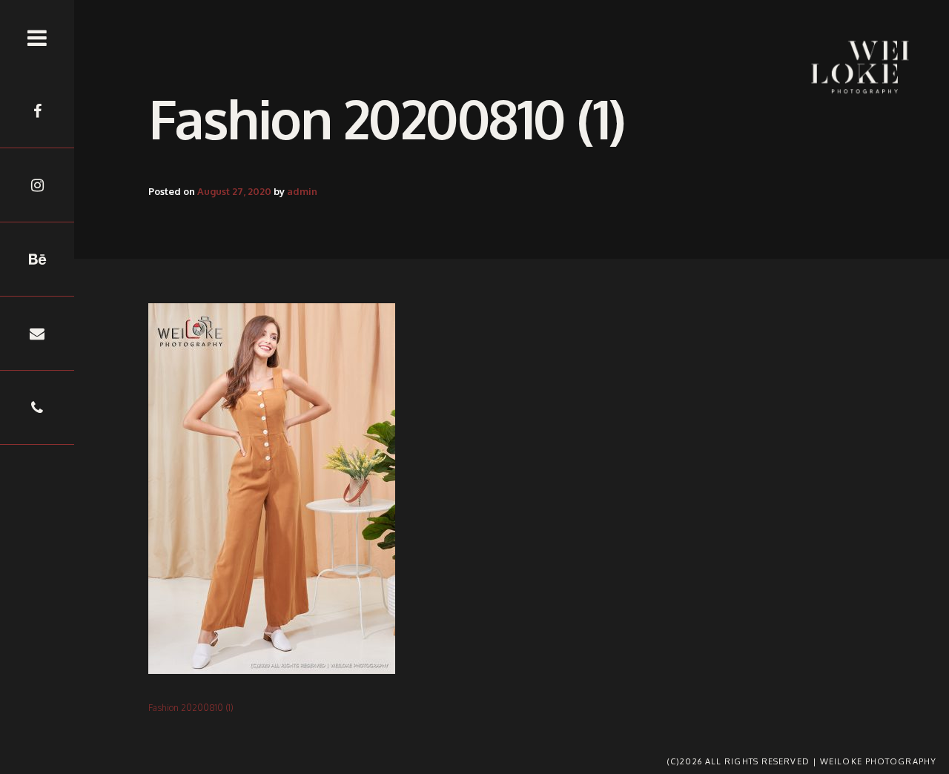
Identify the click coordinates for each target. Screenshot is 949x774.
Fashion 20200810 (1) (191, 707)
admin (302, 191)
